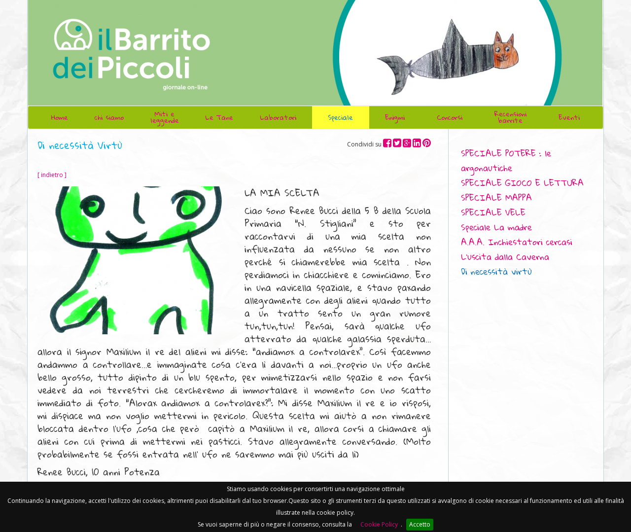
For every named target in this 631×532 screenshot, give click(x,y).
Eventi (569, 117)
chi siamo (109, 117)
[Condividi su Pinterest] (426, 142)
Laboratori (278, 117)
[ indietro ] (52, 175)
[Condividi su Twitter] (397, 142)
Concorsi (449, 117)
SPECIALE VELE (493, 212)
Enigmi (395, 117)
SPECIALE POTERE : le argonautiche (506, 160)
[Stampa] (575, 137)
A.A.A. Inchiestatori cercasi (516, 241)
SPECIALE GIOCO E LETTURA (522, 182)
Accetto (419, 524)
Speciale (340, 117)
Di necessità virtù (496, 271)
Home (59, 117)
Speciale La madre (496, 227)
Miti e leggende (164, 117)
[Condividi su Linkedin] (417, 142)
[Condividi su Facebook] (387, 142)
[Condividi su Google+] (407, 142)
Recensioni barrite (510, 117)
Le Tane (219, 117)
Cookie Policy (379, 524)
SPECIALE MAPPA (496, 197)
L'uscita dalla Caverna (505, 256)
